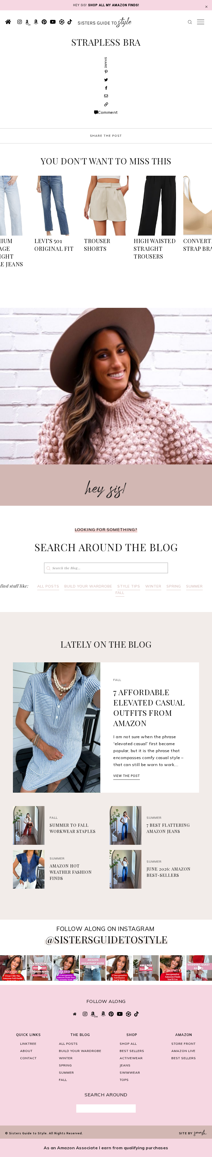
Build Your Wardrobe (88, 586)
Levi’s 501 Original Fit (53, 244)
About (26, 1051)
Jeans (125, 1065)
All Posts (48, 586)
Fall (120, 592)
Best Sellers (132, 1051)
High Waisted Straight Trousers (155, 248)
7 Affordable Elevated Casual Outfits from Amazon (149, 707)
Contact (28, 1058)
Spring (173, 586)
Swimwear (130, 1072)
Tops (124, 1080)
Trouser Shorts (97, 244)
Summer (194, 586)
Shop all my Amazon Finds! (113, 5)
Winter (153, 586)
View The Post (126, 776)
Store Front (183, 1044)
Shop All (128, 1044)
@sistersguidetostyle (107, 939)
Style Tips (128, 586)
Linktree (28, 1044)
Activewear (131, 1058)
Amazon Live (183, 1051)
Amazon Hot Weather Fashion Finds (71, 872)
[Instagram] (22, 978)
